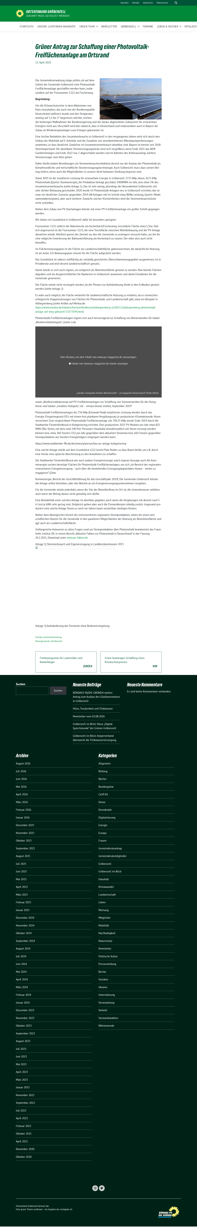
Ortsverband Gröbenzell (46, 12)
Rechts (102, 971)
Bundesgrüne (106, 786)
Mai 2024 (21, 971)
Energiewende (43, 641)
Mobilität (103, 925)
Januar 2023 (23, 1087)
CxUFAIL (103, 794)
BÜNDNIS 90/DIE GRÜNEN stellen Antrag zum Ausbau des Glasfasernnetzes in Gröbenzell (96, 697)
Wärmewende (106, 1025)
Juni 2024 (21, 964)
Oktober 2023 (24, 1025)
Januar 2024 (23, 1002)
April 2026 (22, 794)
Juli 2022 (21, 1110)
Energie (38, 637)
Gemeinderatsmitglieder (112, 856)
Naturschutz (105, 941)
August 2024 (23, 948)
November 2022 (25, 1095)
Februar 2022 (23, 1126)
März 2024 (22, 987)
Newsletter (104, 948)
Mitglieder (104, 917)
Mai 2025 (21, 879)
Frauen (102, 840)
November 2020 (25, 1149)
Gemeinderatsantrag (52, 637)
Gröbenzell (57, 641)
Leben (102, 902)
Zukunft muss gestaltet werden (47, 15)
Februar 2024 (23, 995)
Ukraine (102, 987)
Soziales (103, 979)
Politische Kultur (108, 956)
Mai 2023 (21, 1064)
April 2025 (22, 887)
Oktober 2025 (24, 840)
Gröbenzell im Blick (109, 871)
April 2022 (22, 1118)
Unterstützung (106, 995)
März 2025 (22, 894)
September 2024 (25, 941)
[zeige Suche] (176, 3)
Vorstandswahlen (108, 1018)
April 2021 (22, 1141)
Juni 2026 (21, 779)
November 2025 (25, 833)
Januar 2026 (23, 817)
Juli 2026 (21, 771)
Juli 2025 (21, 863)
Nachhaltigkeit (106, 933)
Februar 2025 (23, 902)
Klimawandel (106, 887)
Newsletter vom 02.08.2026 (89, 716)
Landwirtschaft (107, 894)
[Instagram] (95, 1188)
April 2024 (22, 979)
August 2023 (23, 1041)
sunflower (38, 1209)
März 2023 (22, 1079)
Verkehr (102, 1010)
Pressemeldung (107, 964)
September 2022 (25, 1102)
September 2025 (25, 848)
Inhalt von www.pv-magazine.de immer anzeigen (100, 363)
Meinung (103, 910)
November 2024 (25, 925)
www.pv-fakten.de (77, 537)
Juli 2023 (21, 1049)
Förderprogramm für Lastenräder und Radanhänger (66, 662)
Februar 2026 (23, 809)
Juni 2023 (21, 1056)
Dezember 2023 (25, 1010)
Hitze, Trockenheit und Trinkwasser (93, 708)
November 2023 (25, 1018)
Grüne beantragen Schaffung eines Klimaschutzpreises (131, 662)
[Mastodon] (102, 1188)
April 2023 (22, 1072)
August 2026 (23, 763)
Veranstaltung (106, 1002)
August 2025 (23, 856)
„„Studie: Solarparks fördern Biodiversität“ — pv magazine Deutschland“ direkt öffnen (117, 392)
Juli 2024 (21, 956)
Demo (101, 802)
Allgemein (104, 763)
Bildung (102, 771)
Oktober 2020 (24, 1157)
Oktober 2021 (24, 1133)
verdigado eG (66, 1209)
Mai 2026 (21, 786)
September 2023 (25, 1033)
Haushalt (103, 879)
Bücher (102, 779)
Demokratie (105, 809)
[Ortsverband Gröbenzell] (20, 13)
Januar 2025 (23, 910)
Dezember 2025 (25, 825)
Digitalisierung (106, 817)
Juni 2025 (21, 871)
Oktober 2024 (24, 933)
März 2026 (22, 802)
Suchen (20, 684)
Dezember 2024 (25, 917)
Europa (102, 833)
